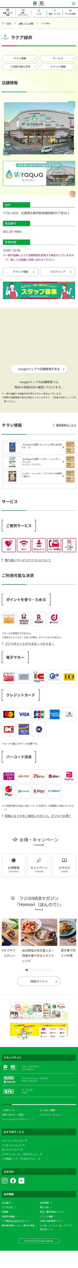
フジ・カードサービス (13, 1140)
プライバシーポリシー (51, 1114)
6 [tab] (42, 970)
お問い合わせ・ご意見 (13, 1114)
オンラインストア (10, 1149)
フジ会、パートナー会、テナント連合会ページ (56, 1227)
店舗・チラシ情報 (26, 23)
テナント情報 (58, 66)
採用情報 (44, 1202)
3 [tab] (33, 970)
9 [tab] (51, 970)
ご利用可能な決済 (20, 66)
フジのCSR (7, 1207)
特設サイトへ (39, 981)
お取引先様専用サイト (51, 1220)
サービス (58, 58)
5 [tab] (39, 970)
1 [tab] (27, 970)
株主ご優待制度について (52, 1211)
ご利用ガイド (8, 1110)
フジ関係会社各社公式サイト (16, 1220)
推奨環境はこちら (66, 425)
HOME (8, 23)
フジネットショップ (11, 1145)
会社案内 (6, 1202)
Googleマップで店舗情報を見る (39, 369)
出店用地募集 (8, 1216)
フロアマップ (57, 271)
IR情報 (5, 1211)
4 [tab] (36, 970)
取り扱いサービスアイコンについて (28, 560)
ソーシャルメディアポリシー (16, 1119)
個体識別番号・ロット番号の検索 (18, 1225)
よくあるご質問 (47, 1110)
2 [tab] (30, 970)
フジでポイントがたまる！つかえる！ (29, 643)
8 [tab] (48, 970)
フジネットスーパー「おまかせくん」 (20, 1154)
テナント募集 (46, 1216)
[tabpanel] (39, 942)
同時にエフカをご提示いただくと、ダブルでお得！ (38, 816)
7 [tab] (45, 970)
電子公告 (44, 1207)
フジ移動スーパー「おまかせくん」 (19, 1158)
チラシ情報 (20, 58)
